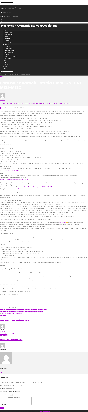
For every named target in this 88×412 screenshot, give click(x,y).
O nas (4, 30)
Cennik (4, 62)
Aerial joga (8, 46)
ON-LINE (2, 76)
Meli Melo (3, 98)
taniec (47, 103)
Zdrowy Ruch (3, 335)
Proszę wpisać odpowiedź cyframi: (10, 391)
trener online (52, 103)
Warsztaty (3, 315)
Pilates (7, 54)
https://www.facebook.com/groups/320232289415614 (36, 187)
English (4, 68)
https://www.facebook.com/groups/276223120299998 (15, 179)
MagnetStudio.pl (45, 411)
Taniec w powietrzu (10, 50)
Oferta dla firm (9, 58)
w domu (68, 103)
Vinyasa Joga (9, 52)
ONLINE (25, 103)
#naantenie (62, 222)
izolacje (10, 103)
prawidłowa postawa (32, 103)
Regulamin (8, 42)
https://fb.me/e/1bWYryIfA (13, 189)
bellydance (5, 103)
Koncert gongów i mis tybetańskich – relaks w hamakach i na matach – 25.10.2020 (23, 309)
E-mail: (2, 388)
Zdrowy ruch (6, 44)
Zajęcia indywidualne (11, 56)
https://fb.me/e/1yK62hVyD (14, 170)
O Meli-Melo (8, 32)
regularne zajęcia (41, 103)
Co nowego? (6, 64)
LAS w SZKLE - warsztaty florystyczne (14, 320)
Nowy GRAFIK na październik (11, 340)
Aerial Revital (8, 48)
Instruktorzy (8, 34)
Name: (2, 385)
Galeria (7, 36)
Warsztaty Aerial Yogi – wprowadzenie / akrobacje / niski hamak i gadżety (21, 311)
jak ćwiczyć (14, 103)
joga (19, 103)
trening (56, 103)
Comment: (3, 404)
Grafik (4, 60)
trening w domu (62, 103)
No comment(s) (3, 105)
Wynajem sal (8, 38)
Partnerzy (8, 40)
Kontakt (5, 66)
